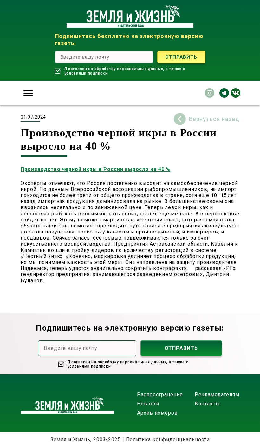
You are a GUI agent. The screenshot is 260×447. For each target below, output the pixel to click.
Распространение (160, 394)
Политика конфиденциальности (168, 440)
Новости (148, 404)
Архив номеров (157, 413)
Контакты (207, 404)
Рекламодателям (217, 394)
